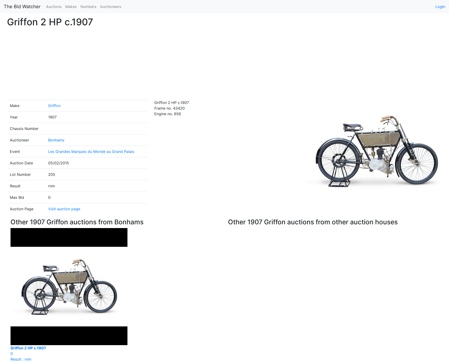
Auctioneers (110, 6)
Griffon (54, 105)
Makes (71, 6)
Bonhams (56, 140)
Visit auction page (64, 209)
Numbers (88, 6)
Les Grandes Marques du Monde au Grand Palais (91, 151)
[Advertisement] (224, 64)
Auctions (54, 6)
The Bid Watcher (22, 6)
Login (440, 6)
